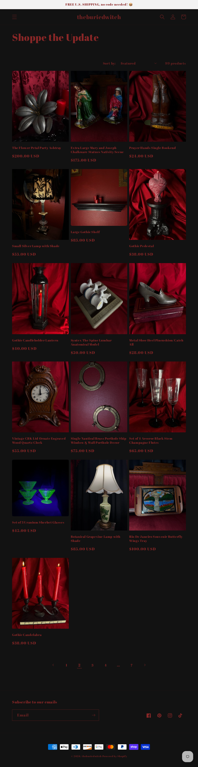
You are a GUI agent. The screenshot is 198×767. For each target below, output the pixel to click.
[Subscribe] (93, 715)
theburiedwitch (92, 756)
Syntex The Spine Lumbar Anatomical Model (91, 342)
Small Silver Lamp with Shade (36, 246)
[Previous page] (53, 665)
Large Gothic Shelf (85, 232)
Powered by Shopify (114, 756)
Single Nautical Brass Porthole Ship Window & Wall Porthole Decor (99, 440)
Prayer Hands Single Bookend (152, 148)
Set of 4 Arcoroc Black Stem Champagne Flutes (150, 440)
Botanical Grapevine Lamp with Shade (95, 539)
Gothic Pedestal (141, 246)
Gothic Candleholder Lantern (35, 340)
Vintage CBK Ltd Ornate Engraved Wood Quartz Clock (39, 440)
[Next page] (144, 665)
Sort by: (109, 63)
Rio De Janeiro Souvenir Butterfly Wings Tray (156, 539)
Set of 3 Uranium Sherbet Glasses (38, 522)
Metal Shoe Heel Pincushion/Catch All (156, 342)
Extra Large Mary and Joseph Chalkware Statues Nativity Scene (97, 150)
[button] (14, 17)
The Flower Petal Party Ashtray (36, 148)
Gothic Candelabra (27, 635)
